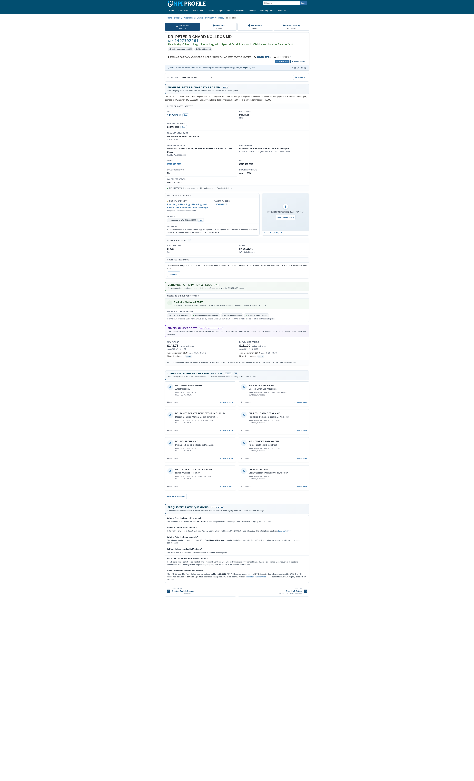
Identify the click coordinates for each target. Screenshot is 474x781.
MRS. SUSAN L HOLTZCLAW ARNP (193, 469)
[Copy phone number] (270, 57)
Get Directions (283, 61)
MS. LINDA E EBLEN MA (261, 385)
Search (303, 3)
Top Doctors (238, 11)
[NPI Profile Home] (186, 4)
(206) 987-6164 (301, 402)
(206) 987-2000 (228, 458)
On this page (172, 77)
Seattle (200, 18)
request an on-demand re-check (258, 577)
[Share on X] (298, 67)
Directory (252, 11)
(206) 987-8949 (301, 458)
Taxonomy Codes (267, 11)
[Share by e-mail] (302, 67)
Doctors (210, 11)
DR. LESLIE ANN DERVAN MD (264, 413)
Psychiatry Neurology (214, 18)
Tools (300, 77)
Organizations (223, 11)
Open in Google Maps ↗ (273, 233)
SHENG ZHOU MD (258, 469)
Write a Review (299, 61)
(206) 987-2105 (301, 486)
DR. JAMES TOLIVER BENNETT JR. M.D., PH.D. (200, 413)
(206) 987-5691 (228, 486)
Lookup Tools (197, 11)
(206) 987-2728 (228, 402)
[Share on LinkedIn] (295, 67)
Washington (189, 18)
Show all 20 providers (176, 496)
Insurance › (173, 274)
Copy (186, 115)
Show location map (285, 217)
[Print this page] (305, 67)
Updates (282, 11)
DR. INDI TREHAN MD (186, 441)
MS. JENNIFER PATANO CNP (264, 441)
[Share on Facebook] (292, 67)
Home (171, 11)
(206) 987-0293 (301, 430)
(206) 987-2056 (228, 430)
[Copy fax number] (290, 57)
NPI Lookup (183, 11)
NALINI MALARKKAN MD (188, 385)
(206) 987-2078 (263, 57)
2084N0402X (220, 204)
